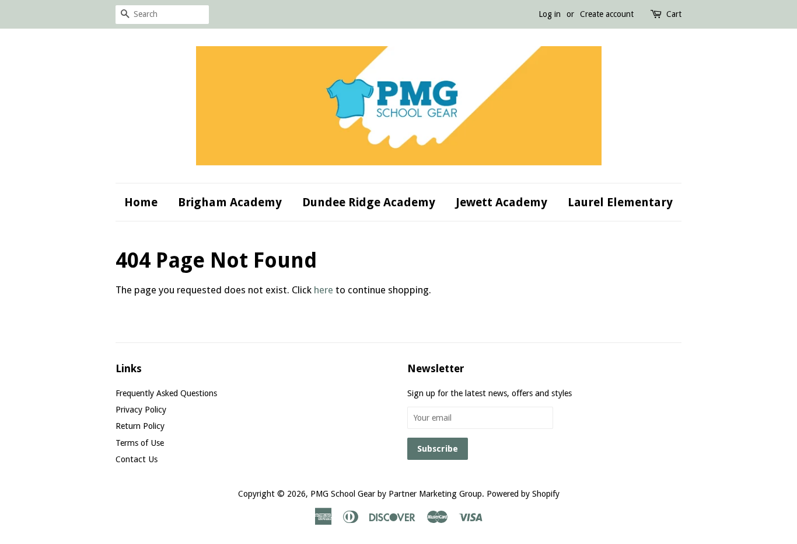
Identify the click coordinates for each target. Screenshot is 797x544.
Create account (607, 14)
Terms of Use (140, 443)
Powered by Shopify (523, 493)
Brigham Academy (230, 202)
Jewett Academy (501, 202)
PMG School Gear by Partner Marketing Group (396, 493)
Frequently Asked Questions (166, 393)
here (323, 290)
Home (141, 202)
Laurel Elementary (620, 202)
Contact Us (137, 459)
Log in (550, 14)
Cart (673, 14)
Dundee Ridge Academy (368, 202)
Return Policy (140, 426)
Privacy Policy (141, 409)
